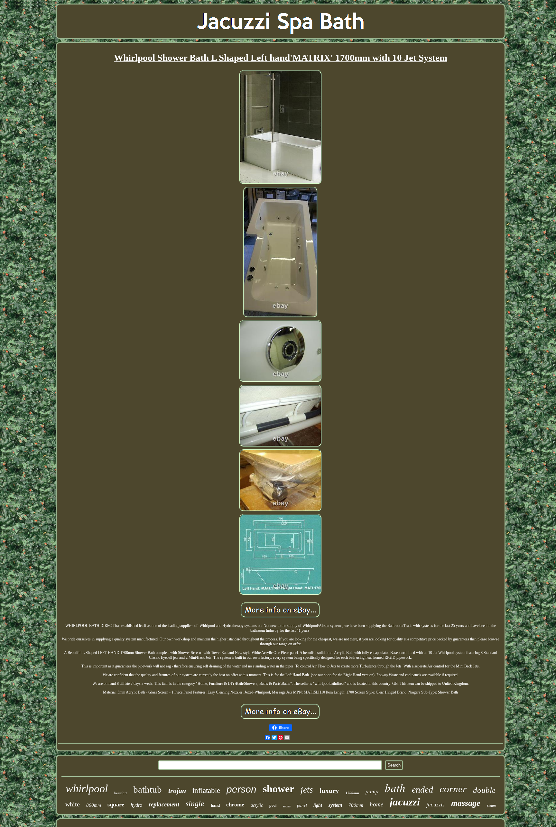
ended (422, 790)
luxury (329, 791)
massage (465, 803)
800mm (93, 805)
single (195, 803)
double (484, 790)
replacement (164, 804)
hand (215, 805)
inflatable (206, 790)
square (115, 804)
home (376, 804)
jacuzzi (405, 802)
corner (453, 789)
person (241, 789)
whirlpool (87, 789)
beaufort (120, 793)
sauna (287, 806)
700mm (355, 805)
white (72, 804)
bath (395, 787)
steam (491, 805)
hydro (136, 805)
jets (307, 790)
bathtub (147, 789)
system (335, 805)
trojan (177, 790)
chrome (235, 805)
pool (272, 805)
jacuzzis (435, 805)
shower (278, 789)
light (317, 805)
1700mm (352, 793)
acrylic (257, 805)
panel (302, 805)
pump (372, 791)
